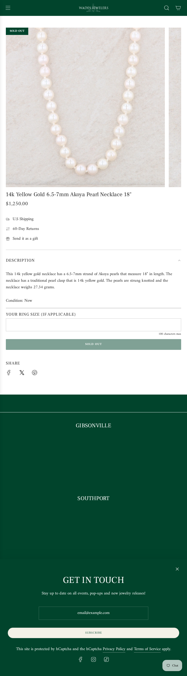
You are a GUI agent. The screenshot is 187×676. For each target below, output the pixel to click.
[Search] (166, 8)
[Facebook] (80, 659)
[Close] (177, 569)
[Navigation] (8, 8)
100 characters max (170, 334)
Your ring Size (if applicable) (41, 314)
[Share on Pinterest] (34, 374)
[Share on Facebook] (9, 374)
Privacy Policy (114, 649)
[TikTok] (106, 659)
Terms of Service (147, 649)
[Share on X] (22, 374)
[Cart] (178, 8)
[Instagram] (93, 659)
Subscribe (93, 632)
